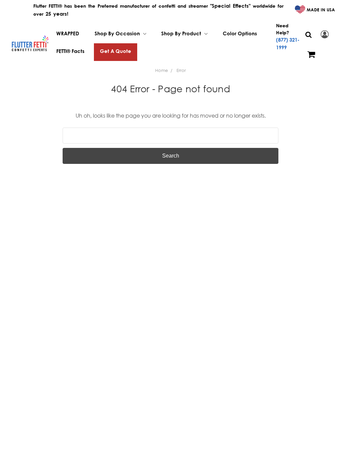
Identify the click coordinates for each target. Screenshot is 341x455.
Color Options (240, 33)
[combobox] (170, 136)
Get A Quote (115, 51)
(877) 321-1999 (287, 43)
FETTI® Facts (70, 51)
